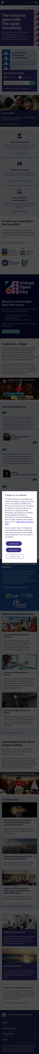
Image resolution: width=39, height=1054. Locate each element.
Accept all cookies (13, 543)
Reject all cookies (13, 550)
